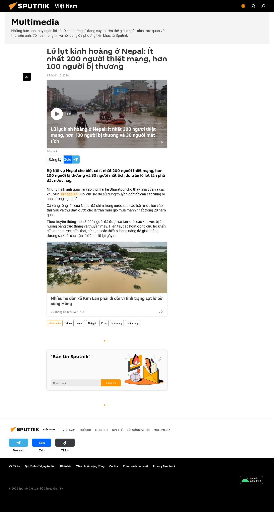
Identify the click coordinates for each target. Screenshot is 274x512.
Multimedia (55, 323)
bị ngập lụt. (70, 194)
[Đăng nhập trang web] (253, 6)
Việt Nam (69, 430)
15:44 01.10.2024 (58, 75)
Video (69, 323)
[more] (161, 312)
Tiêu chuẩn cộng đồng (90, 466)
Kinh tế (117, 430)
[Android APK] (251, 480)
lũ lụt (104, 323)
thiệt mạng (133, 323)
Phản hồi (65, 466)
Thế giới (92, 323)
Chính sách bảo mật (135, 466)
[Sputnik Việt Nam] (31, 11)
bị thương (117, 323)
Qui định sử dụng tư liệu (40, 466)
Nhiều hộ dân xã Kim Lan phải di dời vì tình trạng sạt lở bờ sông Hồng (106, 301)
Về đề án (14, 466)
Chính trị (101, 430)
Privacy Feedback (164, 466)
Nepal (80, 323)
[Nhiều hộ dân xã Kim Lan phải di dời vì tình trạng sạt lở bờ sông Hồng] (107, 267)
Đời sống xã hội (138, 430)
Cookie (113, 466)
